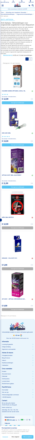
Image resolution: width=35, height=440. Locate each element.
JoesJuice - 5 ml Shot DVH (9, 258)
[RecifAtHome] (17, 326)
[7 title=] (9, 55)
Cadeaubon (5, 365)
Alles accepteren (27, 437)
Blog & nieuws (6, 358)
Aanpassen (5, 437)
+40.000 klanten (6, 397)
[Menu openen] (2, 5)
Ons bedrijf (5, 390)
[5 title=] (7, 55)
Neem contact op (7, 407)
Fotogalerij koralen (7, 355)
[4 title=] (7, 94)
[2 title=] (4, 94)
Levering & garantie (7, 344)
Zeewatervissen (6, 374)
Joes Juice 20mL (6, 133)
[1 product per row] (27, 59)
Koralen (4, 371)
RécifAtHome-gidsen (8, 383)
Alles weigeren (15, 437)
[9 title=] (11, 55)
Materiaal (4, 376)
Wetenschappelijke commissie (10, 395)
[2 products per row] (30, 59)
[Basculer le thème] (29, 5)
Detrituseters (5, 379)
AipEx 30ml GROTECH (8, 217)
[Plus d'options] (32, 99)
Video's (4, 360)
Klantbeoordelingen (7, 363)
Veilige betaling (6, 347)
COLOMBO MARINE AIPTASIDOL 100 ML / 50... (14, 91)
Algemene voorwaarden (9, 349)
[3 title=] (5, 55)
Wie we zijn (5, 392)
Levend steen (6, 381)
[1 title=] (3, 55)
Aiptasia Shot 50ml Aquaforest (11, 175)
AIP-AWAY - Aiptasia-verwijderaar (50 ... (14, 299)
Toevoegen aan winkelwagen (17, 102)
